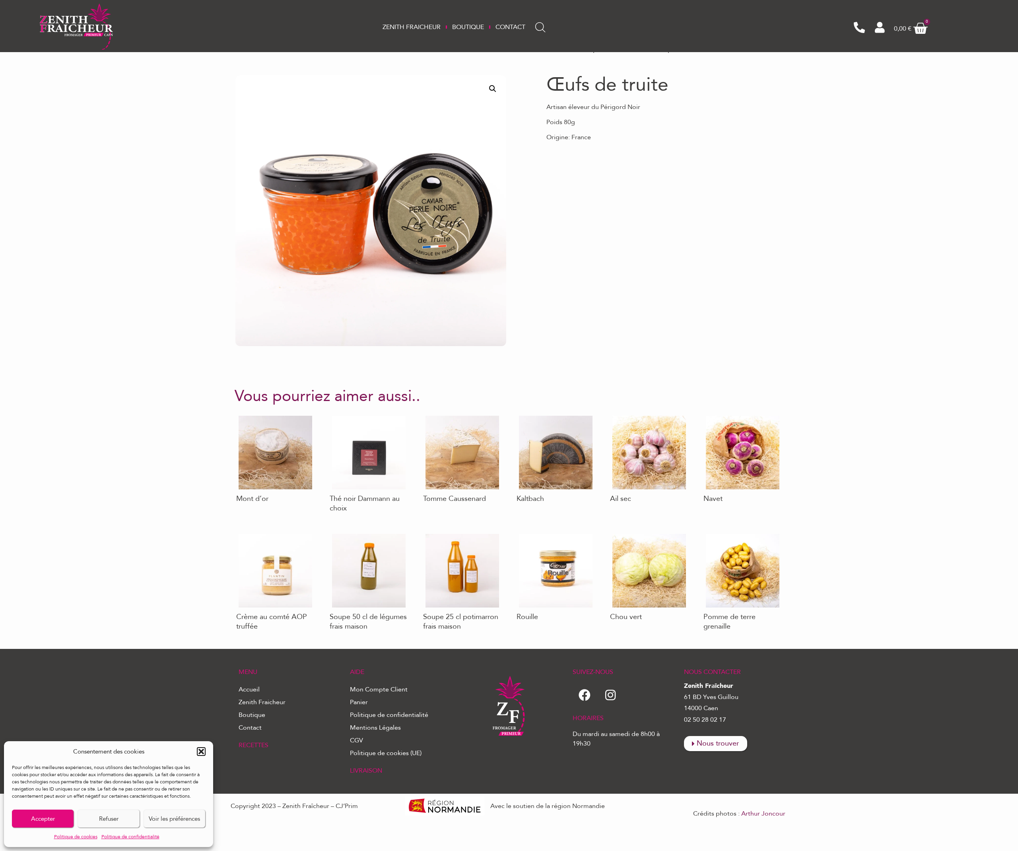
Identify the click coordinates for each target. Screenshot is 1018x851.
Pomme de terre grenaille (739, 533)
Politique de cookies (75, 836)
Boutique (468, 27)
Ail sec (617, 415)
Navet (710, 415)
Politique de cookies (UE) (386, 753)
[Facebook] (584, 695)
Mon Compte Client (379, 689)
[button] (201, 752)
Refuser (109, 819)
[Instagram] (610, 695)
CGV (356, 740)
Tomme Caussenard (450, 415)
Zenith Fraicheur (412, 27)
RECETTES (253, 745)
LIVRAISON (366, 770)
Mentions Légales (375, 727)
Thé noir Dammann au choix (368, 415)
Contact (510, 27)
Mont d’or (249, 415)
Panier (359, 702)
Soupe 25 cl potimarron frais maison (456, 537)
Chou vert (622, 533)
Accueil (249, 689)
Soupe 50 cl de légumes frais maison (362, 537)
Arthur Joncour (763, 813)
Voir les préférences (174, 819)
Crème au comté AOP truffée (266, 537)
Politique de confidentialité (130, 836)
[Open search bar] (540, 27)
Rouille (525, 533)
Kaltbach (527, 415)
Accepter (43, 819)
